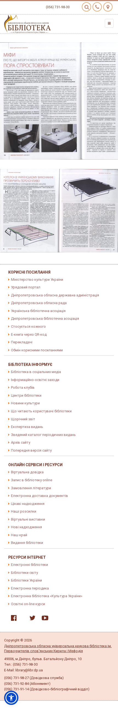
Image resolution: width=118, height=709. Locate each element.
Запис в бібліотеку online (31, 480)
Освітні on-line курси (28, 604)
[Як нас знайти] (108, 7)
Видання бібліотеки (27, 543)
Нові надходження (26, 527)
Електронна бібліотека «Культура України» (46, 596)
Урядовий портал (25, 287)
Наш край (19, 535)
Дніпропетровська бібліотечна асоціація (45, 318)
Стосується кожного (28, 326)
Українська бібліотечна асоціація (38, 311)
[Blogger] (21, 619)
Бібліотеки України (26, 580)
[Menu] (109, 23)
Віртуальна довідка (27, 472)
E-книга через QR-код (29, 334)
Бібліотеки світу (24, 573)
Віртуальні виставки (28, 519)
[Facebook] (12, 619)
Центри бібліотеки (26, 395)
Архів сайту (20, 442)
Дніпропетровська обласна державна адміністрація (55, 295)
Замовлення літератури (31, 488)
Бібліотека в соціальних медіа (36, 372)
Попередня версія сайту (31, 450)
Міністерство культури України (37, 279)
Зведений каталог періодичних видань (43, 435)
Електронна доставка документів (39, 496)
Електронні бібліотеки (29, 565)
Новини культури (25, 403)
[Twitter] (31, 619)
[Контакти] (97, 7)
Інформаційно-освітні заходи (35, 380)
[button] (11, 698)
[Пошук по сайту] (86, 7)
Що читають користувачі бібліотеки (41, 411)
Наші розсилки (23, 511)
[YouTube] (43, 619)
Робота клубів (23, 387)
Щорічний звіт (23, 419)
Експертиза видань (27, 427)
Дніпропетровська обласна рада (39, 303)
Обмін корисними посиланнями (37, 350)
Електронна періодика (30, 588)
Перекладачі (21, 342)
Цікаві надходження (27, 504)
